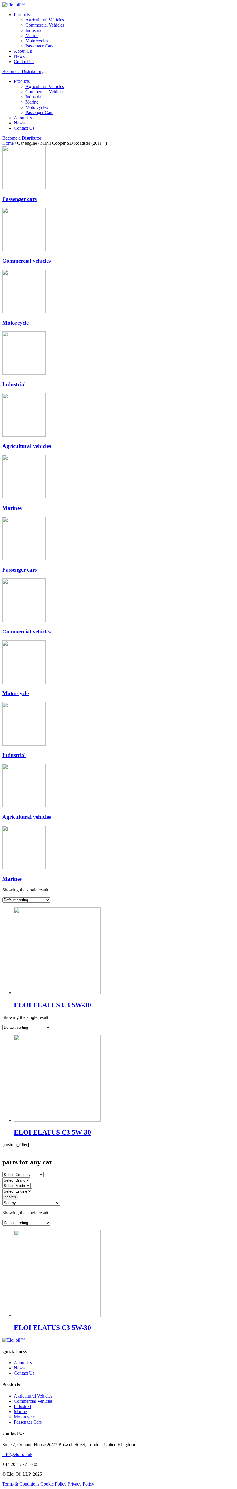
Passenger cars (19, 199)
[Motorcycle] (24, 311)
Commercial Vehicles (44, 25)
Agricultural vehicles (26, 446)
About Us (23, 51)
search (10, 1197)
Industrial (33, 30)
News (19, 56)
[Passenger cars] (24, 187)
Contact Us (24, 61)
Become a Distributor (21, 71)
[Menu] (44, 73)
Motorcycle (15, 323)
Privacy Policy (81, 1483)
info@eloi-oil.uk (17, 1454)
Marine (31, 35)
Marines (12, 508)
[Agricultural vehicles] (24, 435)
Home (8, 143)
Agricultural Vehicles (44, 19)
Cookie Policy (53, 1483)
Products (22, 14)
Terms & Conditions (20, 1483)
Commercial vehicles (26, 261)
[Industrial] (24, 373)
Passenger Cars (39, 45)
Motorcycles (36, 40)
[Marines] (24, 496)
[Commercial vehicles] (24, 249)
